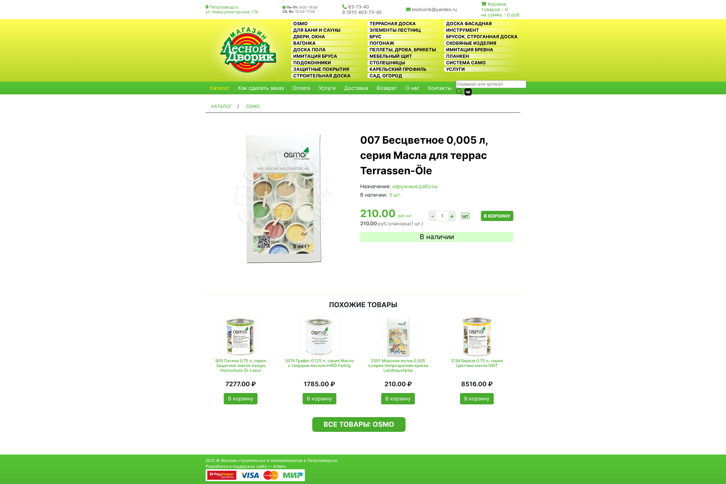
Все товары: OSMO (359, 424)
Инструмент (462, 30)
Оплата (301, 88)
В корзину (497, 216)
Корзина (497, 4)
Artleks (279, 466)
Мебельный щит (391, 56)
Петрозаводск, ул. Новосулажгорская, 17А (232, 9)
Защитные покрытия (321, 69)
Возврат (387, 88)
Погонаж (382, 43)
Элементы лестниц (395, 30)
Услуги (455, 69)
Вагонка (304, 43)
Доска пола (309, 49)
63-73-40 (358, 7)
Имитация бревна (469, 49)
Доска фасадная (469, 23)
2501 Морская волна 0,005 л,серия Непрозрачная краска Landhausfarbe (398, 365)
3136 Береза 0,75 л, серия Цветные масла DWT (477, 363)
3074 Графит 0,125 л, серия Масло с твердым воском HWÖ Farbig (319, 363)
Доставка (356, 88)
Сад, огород (386, 75)
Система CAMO (466, 62)
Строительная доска (322, 75)
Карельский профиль (398, 69)
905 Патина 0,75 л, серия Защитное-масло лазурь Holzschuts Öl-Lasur (240, 365)
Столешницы (387, 62)
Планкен (457, 56)
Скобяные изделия (471, 43)
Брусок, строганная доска (482, 36)
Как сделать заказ (261, 88)
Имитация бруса (315, 56)
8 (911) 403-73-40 (362, 12)
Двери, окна (309, 36)
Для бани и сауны (316, 30)
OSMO (300, 23)
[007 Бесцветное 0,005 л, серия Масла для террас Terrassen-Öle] (283, 197)
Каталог (220, 88)
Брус (375, 36)
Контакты (440, 88)
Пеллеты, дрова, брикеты (403, 49)
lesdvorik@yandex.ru (434, 9)
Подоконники (312, 62)
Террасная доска (393, 23)
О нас (412, 88)
